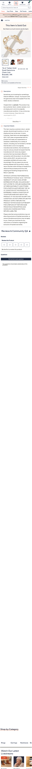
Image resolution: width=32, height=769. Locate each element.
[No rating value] (22, 69)
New (16, 11)
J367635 (15, 105)
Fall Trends (23, 11)
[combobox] (14, 7)
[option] (16, 15)
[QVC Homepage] (2, 20)
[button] (3, 3)
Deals (3, 11)
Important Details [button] (9, 126)
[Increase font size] (28, 87)
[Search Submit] (29, 7)
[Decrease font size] (30, 87)
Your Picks (10, 11)
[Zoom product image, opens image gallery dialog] (2, 55)
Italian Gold (5, 76)
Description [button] (7, 91)
